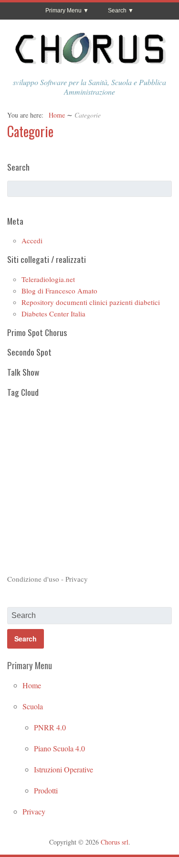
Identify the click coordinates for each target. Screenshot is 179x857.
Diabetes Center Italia (53, 313)
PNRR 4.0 (50, 727)
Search (117, 10)
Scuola (32, 706)
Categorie (30, 131)
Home (57, 114)
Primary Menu (63, 10)
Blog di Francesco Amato (59, 290)
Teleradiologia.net (48, 279)
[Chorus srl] (90, 67)
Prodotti (46, 790)
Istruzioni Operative (63, 769)
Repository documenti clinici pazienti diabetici (90, 302)
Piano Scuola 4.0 (59, 748)
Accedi (31, 240)
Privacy (33, 811)
